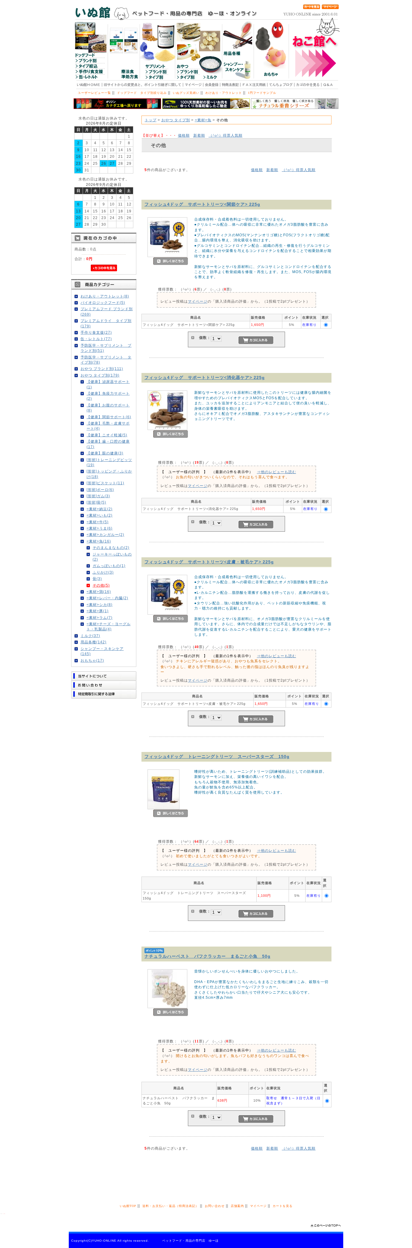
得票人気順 (225, 135)
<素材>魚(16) (99, 541)
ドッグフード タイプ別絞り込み (142, 92)
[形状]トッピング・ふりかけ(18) (109, 473)
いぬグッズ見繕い (186, 92)
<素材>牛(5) (98, 522)
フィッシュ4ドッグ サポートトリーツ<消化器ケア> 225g (204, 377)
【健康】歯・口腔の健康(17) (108, 443)
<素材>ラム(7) (100, 617)
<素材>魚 (203, 120)
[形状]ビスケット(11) (105, 483)
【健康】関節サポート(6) (109, 417)
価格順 (184, 135)
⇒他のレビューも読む (276, 472)
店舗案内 (237, 1206)
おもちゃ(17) (92, 660)
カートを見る (283, 1206)
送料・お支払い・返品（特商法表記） (170, 1206)
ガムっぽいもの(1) (109, 566)
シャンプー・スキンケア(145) (102, 651)
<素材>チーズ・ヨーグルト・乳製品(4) (109, 626)
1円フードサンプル (262, 92)
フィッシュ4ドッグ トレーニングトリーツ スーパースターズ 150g (217, 756)
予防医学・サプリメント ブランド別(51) (106, 347)
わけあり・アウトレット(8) (105, 296)
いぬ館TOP (128, 1206)
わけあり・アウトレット (223, 92)
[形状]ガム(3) (98, 496)
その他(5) (101, 585)
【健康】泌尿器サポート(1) (108, 384)
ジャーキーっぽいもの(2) (112, 556)
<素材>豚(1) (98, 611)
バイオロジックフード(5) (103, 302)
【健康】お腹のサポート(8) (108, 407)
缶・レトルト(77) (96, 339)
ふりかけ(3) (103, 572)
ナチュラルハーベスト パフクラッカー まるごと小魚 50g (207, 956)
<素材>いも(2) (100, 515)
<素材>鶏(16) (99, 592)
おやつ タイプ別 (175, 120)
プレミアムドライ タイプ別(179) (106, 323)
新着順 (199, 135)
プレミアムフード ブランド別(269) (107, 311)
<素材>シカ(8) (100, 604)
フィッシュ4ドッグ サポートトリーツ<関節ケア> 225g (202, 204)
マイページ (198, 301)
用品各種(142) (93, 642)
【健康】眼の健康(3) (105, 453)
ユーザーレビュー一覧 (94, 92)
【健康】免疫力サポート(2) (108, 395)
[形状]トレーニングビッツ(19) (109, 462)
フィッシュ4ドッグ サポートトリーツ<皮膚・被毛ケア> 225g (209, 561)
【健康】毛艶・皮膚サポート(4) (108, 425)
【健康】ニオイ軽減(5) (107, 435)
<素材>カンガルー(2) (105, 534)
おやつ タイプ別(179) (100, 375)
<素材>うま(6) (100, 528)
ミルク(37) (90, 636)
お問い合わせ (215, 1206)
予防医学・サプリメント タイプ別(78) (106, 359)
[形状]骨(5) (96, 502)
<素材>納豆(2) (100, 509)
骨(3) (97, 579)
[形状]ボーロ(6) (100, 490)
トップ (151, 120)
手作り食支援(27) (96, 332)
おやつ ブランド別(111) (102, 369)
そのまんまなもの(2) (111, 547)
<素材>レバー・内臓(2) (107, 598)
